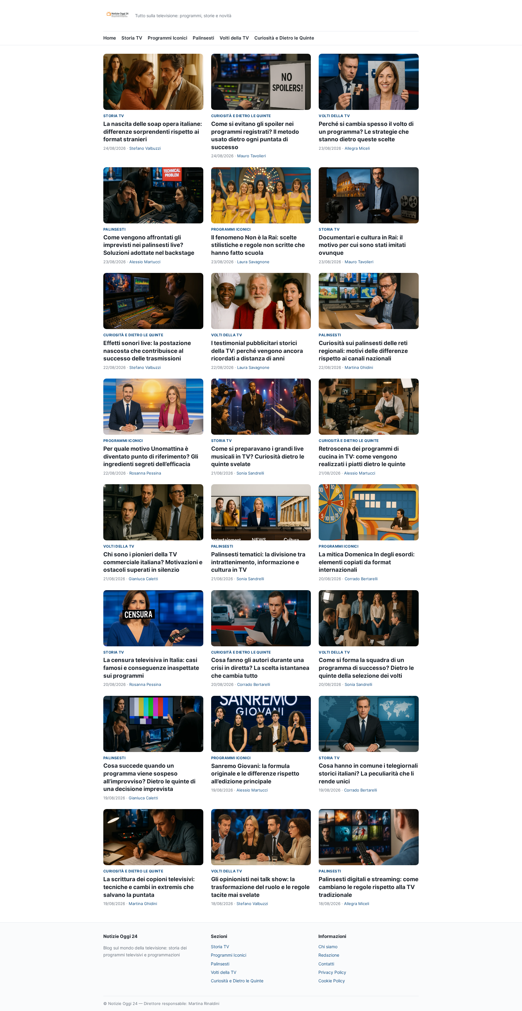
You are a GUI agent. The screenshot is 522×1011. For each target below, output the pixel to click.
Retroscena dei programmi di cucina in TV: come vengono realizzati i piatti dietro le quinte (362, 456)
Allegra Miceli (357, 148)
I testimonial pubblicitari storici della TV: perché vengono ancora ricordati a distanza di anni (257, 351)
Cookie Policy (331, 980)
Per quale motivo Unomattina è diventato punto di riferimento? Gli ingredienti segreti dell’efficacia (150, 456)
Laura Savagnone (253, 261)
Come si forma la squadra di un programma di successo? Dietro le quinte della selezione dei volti (366, 668)
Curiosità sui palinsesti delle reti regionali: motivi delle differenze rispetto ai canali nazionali (363, 351)
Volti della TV (234, 38)
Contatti (326, 963)
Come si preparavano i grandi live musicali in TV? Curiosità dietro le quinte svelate (257, 456)
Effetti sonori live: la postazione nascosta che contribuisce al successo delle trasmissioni (147, 351)
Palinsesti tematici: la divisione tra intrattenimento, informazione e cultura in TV (258, 562)
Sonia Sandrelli (250, 473)
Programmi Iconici (167, 38)
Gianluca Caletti (143, 578)
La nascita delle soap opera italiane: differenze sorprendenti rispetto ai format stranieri (152, 131)
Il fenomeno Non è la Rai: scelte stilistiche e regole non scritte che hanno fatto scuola (258, 245)
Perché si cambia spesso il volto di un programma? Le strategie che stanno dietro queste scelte (366, 131)
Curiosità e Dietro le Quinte (284, 38)
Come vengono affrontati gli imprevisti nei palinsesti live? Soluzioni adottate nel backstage (148, 245)
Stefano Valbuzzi (145, 148)
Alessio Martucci (144, 261)
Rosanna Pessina (145, 473)
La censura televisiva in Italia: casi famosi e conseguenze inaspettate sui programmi (151, 668)
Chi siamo (327, 946)
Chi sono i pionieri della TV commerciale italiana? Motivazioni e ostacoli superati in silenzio (152, 562)
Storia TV (131, 38)
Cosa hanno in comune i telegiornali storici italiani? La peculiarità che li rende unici (368, 773)
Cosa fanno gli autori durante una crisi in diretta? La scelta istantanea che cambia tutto (260, 668)
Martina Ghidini (359, 367)
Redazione (328, 955)
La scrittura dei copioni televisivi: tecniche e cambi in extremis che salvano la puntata (149, 887)
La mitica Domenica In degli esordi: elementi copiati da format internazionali (367, 562)
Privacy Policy (332, 972)
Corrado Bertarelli (361, 578)
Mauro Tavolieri (251, 155)
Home (109, 38)
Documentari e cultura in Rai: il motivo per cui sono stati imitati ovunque (362, 245)
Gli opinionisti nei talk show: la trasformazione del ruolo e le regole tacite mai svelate (260, 887)
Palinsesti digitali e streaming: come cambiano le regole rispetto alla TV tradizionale (368, 887)
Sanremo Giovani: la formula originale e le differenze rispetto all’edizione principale (255, 774)
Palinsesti (203, 38)
